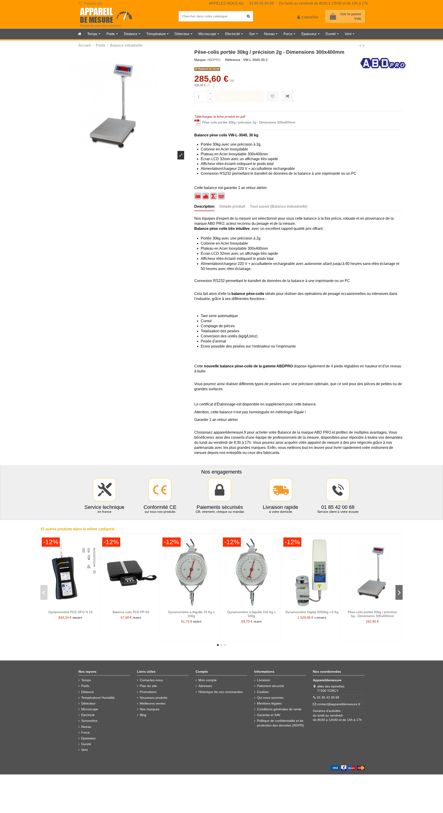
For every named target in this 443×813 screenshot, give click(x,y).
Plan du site (148, 686)
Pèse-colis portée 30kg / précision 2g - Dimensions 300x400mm (248, 122)
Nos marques (149, 709)
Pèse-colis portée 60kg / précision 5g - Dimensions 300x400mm (372, 614)
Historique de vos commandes (220, 692)
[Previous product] (361, 45)
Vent (84, 750)
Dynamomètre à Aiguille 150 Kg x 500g (251, 614)
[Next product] (364, 45)
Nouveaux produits (153, 697)
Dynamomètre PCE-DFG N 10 (70, 612)
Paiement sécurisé (270, 686)
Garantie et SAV (268, 715)
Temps (86, 680)
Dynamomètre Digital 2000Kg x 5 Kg (311, 612)
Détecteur (88, 703)
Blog (143, 715)
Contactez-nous (151, 680)
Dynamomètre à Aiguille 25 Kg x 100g (191, 614)
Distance (87, 692)
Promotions (148, 692)
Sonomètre (89, 721)
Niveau (86, 727)
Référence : (233, 60)
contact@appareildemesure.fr (338, 704)
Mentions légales (269, 703)
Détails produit (232, 206)
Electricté (88, 715)
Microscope (89, 709)
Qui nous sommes (270, 697)
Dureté (86, 744)
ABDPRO (214, 60)
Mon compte (207, 680)
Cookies (263, 692)
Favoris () (92, 4)
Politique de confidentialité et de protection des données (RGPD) (280, 723)
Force (85, 732)
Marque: (200, 60)
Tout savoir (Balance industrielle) (278, 206)
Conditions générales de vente (279, 709)
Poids (85, 686)
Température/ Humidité (98, 697)
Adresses (205, 686)
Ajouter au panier (242, 96)
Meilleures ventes (152, 703)
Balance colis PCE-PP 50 (131, 612)
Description (204, 206)
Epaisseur (88, 738)
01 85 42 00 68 (262, 3)
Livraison (263, 680)
